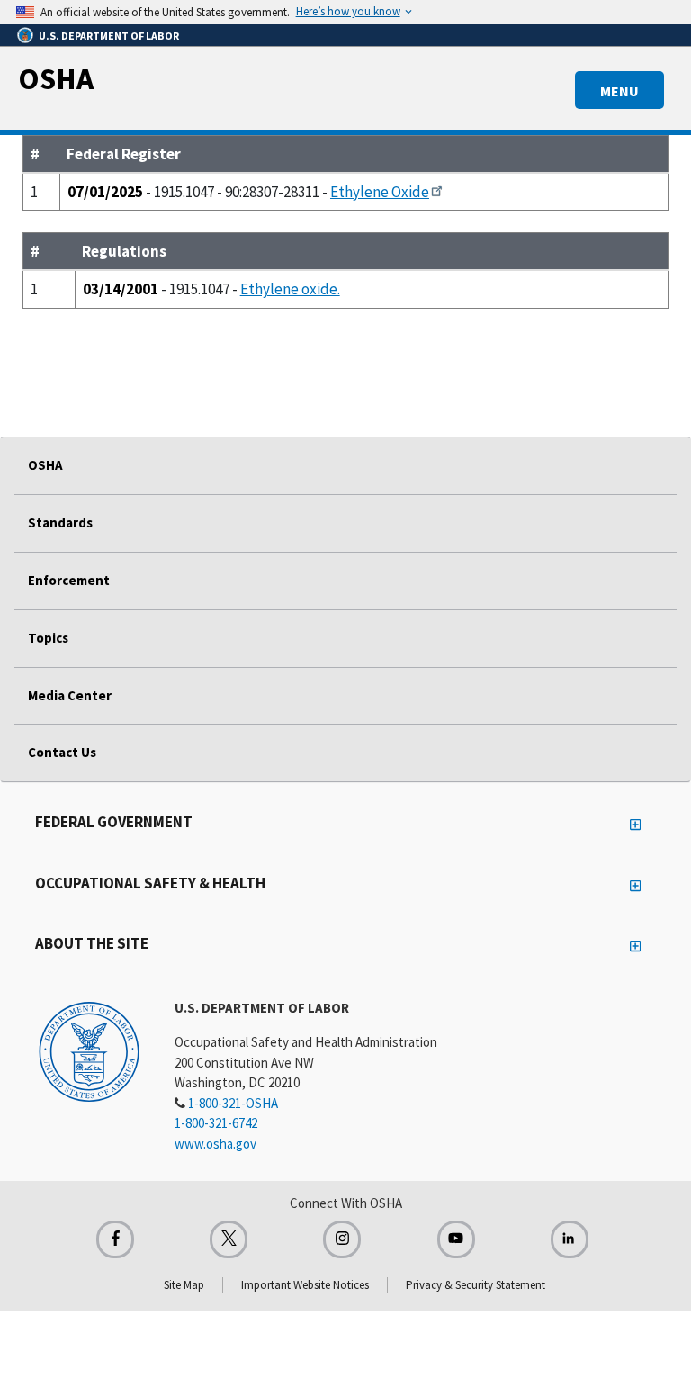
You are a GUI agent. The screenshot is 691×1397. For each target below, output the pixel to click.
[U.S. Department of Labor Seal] (89, 1050)
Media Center (70, 695)
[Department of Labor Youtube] (456, 1239)
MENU (619, 91)
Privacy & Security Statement (475, 1285)
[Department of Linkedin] (569, 1239)
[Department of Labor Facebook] (115, 1239)
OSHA (56, 78)
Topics (48, 637)
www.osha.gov (215, 1143)
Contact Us (62, 752)
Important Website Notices (305, 1285)
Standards (60, 522)
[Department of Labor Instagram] (342, 1239)
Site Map (184, 1285)
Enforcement (69, 580)
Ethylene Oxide (379, 192)
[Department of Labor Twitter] (228, 1239)
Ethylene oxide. (290, 289)
